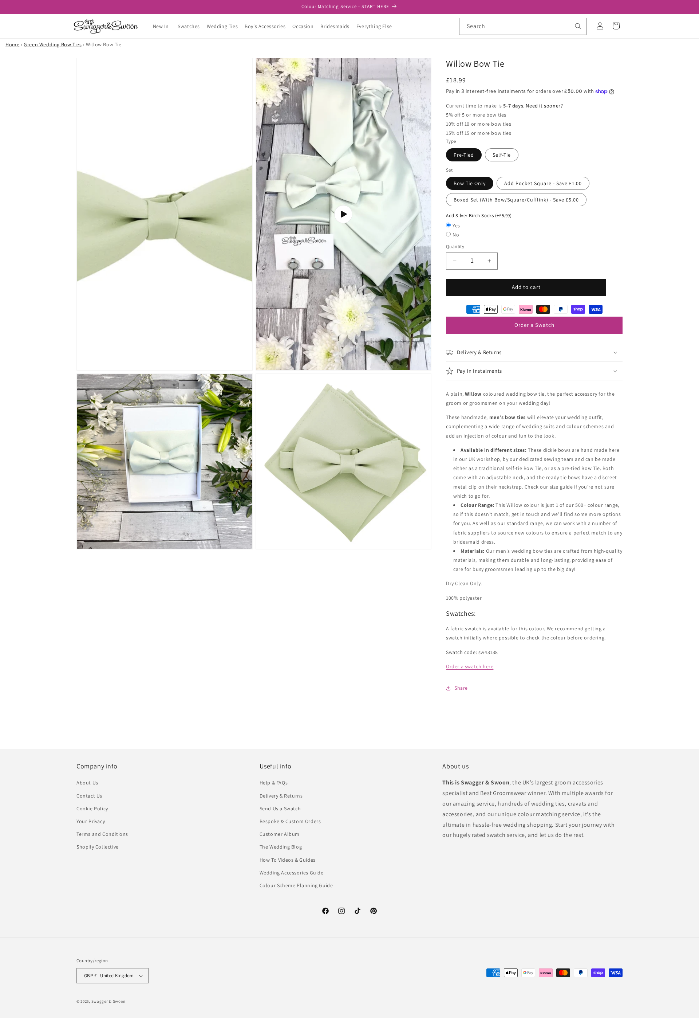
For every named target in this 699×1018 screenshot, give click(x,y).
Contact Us (89, 795)
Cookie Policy (92, 808)
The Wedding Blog (281, 846)
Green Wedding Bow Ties (53, 44)
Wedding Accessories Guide (292, 872)
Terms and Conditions (102, 834)
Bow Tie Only (470, 183)
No (456, 234)
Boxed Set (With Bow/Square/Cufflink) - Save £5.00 (516, 200)
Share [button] (461, 688)
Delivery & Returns (281, 795)
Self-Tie (502, 155)
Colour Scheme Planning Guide (296, 885)
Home (12, 44)
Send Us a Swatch (280, 808)
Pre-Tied (464, 155)
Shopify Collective (97, 846)
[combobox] (522, 26)
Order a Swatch (534, 324)
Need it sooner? (544, 105)
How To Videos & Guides (288, 860)
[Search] (578, 26)
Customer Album (280, 834)
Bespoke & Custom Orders (290, 821)
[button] (191, 26)
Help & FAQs (274, 782)
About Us (87, 782)
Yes (456, 225)
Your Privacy (90, 821)
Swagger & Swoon (108, 1001)
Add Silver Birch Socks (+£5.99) (479, 216)
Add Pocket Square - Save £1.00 (543, 183)
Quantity (455, 246)
